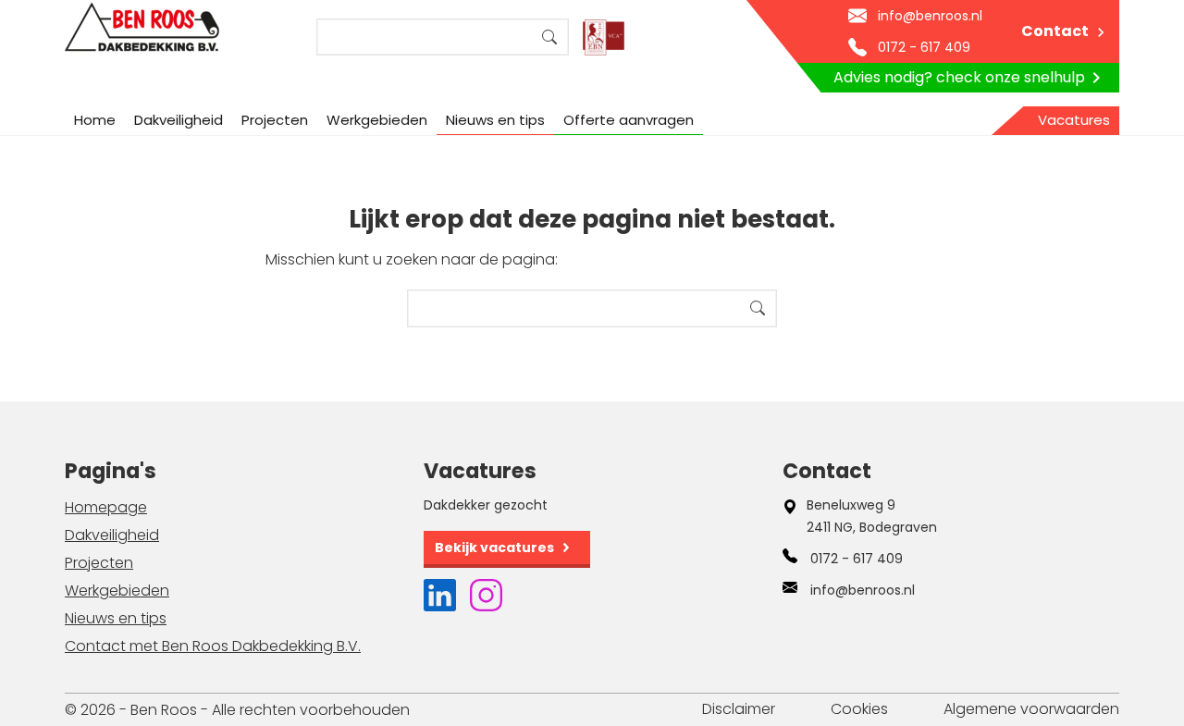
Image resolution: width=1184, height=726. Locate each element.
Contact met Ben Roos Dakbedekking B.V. (213, 646)
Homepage (106, 507)
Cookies (859, 709)
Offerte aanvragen (628, 119)
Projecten (274, 119)
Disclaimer (738, 709)
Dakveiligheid (178, 119)
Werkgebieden (377, 119)
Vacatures (1074, 119)
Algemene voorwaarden (1031, 709)
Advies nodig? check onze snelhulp (959, 77)
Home (95, 119)
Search (549, 37)
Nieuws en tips (495, 119)
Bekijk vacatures (494, 547)
